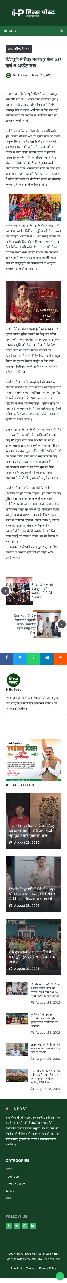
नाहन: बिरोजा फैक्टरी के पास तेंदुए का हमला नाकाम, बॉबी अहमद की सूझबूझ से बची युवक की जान (31, 831)
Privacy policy (15, 1184)
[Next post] (61, 624)
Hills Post (22, 75)
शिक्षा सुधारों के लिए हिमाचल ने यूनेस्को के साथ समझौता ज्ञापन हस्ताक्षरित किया (25, 624)
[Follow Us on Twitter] (17, 1226)
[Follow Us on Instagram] (25, 1226)
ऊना (10, 48)
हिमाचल (25, 48)
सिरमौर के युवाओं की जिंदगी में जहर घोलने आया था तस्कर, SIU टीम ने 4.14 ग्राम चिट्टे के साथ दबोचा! (32, 894)
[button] (62, 31)
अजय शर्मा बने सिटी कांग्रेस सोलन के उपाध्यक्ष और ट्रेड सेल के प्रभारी (45, 1048)
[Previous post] (5, 591)
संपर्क (8, 1198)
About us (16, 1268)
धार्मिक (17, 48)
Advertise (12, 1176)
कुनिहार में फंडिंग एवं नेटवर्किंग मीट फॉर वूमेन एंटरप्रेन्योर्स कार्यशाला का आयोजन (32, 957)
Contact (31, 1268)
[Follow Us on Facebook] (9, 1226)
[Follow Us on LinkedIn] (33, 1226)
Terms (10, 1191)
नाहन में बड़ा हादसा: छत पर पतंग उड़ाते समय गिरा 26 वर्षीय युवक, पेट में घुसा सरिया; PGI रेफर (45, 1076)
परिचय (9, 1169)
